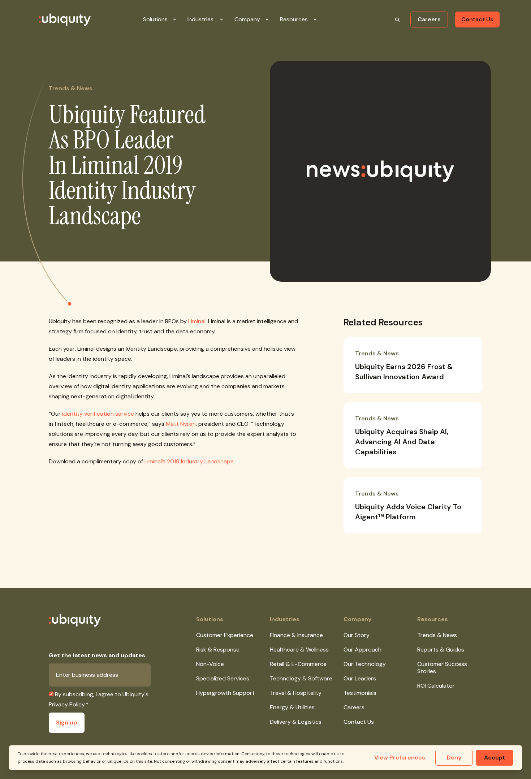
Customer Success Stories (442, 667)
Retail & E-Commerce (298, 664)
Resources (432, 619)
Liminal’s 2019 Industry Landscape (189, 461)
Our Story (357, 635)
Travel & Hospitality (295, 693)
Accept (494, 757)
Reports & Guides (440, 649)
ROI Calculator (436, 685)
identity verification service (98, 413)
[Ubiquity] (56, 19)
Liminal (197, 321)
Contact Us (477, 19)
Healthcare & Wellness (299, 649)
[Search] (397, 19)
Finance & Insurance (296, 635)
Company (358, 619)
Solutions (209, 619)
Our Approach (362, 649)
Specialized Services (222, 678)
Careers (429, 19)
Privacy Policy (67, 704)
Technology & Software (301, 678)
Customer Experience (224, 635)
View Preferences (399, 757)
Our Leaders (360, 678)
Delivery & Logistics (295, 722)
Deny (454, 757)
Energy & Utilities (292, 707)
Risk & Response (217, 649)
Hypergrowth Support (225, 693)
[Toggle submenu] (180, 19)
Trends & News (437, 635)
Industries (284, 619)
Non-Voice (210, 664)
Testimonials (360, 693)
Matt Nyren (181, 424)
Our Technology (365, 664)
